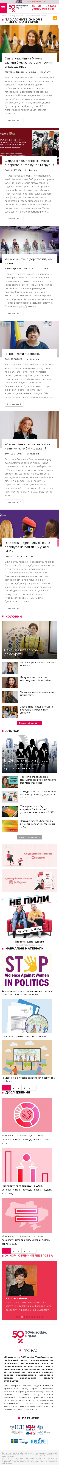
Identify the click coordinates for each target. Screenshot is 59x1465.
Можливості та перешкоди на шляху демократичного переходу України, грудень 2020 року (27, 1189)
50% (7, 170)
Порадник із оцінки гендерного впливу (24, 1036)
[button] (17, 1309)
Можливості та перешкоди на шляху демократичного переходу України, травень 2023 (27, 1139)
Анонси (33, 170)
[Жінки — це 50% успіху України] (18, 8)
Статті (47, 72)
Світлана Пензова (15, 72)
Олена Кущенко (13, 268)
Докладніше (13, 120)
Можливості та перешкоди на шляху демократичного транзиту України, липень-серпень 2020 (26, 1240)
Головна (5, 16)
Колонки (34, 359)
